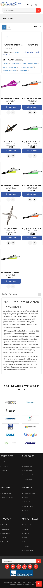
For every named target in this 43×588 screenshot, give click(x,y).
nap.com (16, 52)
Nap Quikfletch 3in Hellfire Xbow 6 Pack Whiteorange (32, 229)
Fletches (6, 63)
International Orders (29, 475)
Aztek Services (29, 584)
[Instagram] (18, 566)
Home (4, 18)
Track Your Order (7, 497)
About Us (26, 497)
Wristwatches (24, 71)
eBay (25, 542)
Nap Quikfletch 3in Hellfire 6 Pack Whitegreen (32, 185)
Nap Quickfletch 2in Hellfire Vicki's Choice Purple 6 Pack (11, 98)
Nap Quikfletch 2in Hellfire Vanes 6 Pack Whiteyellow (11, 185)
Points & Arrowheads (27, 67)
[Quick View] (13, 112)
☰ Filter (37, 26)
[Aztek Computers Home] (9, 4)
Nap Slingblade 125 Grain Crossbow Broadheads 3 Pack (11, 229)
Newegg (25, 546)
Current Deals (6, 542)
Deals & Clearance (29, 493)
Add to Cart (12, 107)
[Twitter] (13, 566)
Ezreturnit (5, 466)
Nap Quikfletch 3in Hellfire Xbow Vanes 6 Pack (11, 272)
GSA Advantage (28, 525)
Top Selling (5, 525)
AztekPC (4, 470)
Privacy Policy (27, 466)
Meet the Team (28, 502)
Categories (5, 529)
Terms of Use (27, 462)
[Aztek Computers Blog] (36, 566)
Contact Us (26, 510)
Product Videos (28, 506)
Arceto (25, 529)
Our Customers (28, 479)
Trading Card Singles (10, 71)
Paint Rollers (16, 63)
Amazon (26, 533)
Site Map (4, 537)
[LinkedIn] (24, 566)
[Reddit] (30, 566)
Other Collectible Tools (31, 63)
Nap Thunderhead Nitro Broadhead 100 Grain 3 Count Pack (11, 142)
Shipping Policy (6, 493)
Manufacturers (6, 533)
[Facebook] (7, 566)
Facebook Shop (28, 550)
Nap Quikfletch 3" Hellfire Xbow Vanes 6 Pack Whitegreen (32, 142)
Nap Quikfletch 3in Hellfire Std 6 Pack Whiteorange (32, 98)
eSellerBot (5, 462)
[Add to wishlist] (8, 112)
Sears (25, 537)
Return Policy (27, 470)
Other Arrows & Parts (10, 67)
